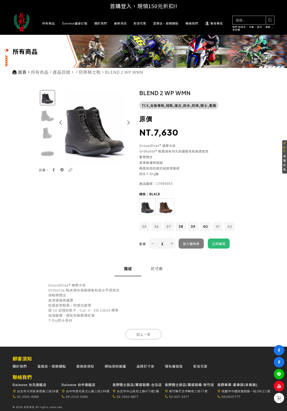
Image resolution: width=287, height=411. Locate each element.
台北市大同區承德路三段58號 (36, 391)
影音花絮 (140, 23)
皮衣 (259, 27)
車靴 (267, 27)
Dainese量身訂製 (74, 23)
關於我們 (100, 23)
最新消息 (120, 23)
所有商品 (48, 23)
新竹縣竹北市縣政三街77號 (186, 391)
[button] (61, 127)
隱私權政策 (174, 366)
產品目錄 (61, 72)
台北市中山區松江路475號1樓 (135, 391)
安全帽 (236, 29)
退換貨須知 (85, 366)
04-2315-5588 (75, 396)
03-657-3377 (177, 396)
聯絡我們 (192, 23)
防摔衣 (242, 27)
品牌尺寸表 (145, 366)
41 (218, 226)
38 (181, 226)
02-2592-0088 (26, 396)
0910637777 (229, 396)
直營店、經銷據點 (165, 23)
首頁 (22, 72)
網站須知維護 (115, 366)
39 (193, 226)
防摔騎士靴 (90, 72)
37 (168, 226)
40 (205, 226)
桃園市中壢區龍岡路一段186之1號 (243, 391)
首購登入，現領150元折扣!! (143, 6)
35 (144, 226)
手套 (251, 27)
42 (229, 226)
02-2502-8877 (125, 396)
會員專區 (216, 23)
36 (156, 226)
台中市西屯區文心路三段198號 (85, 391)
